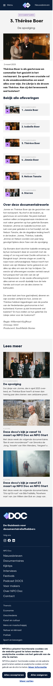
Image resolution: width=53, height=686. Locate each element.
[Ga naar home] (26, 5)
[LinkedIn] (13, 540)
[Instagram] (5, 540)
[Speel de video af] (26, 46)
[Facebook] (9, 540)
